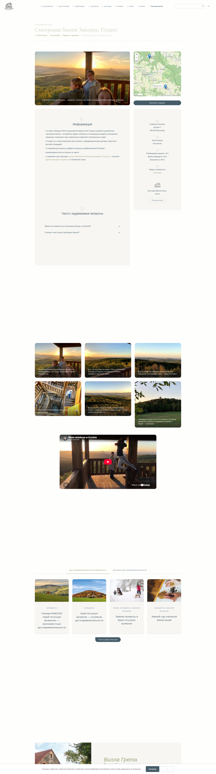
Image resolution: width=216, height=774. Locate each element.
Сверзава (157, 173)
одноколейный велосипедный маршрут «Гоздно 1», (90, 156)
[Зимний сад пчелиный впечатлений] (164, 606)
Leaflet (161, 95)
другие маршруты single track (58, 160)
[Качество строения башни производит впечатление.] (58, 398)
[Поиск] (203, 6)
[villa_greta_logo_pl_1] (8, 6)
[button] (57, 6)
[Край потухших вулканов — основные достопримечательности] (89, 606)
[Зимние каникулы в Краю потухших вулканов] (127, 606)
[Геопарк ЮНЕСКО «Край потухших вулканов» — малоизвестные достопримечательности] (52, 606)
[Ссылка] (35, 35)
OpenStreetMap (176, 95)
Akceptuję (152, 769)
